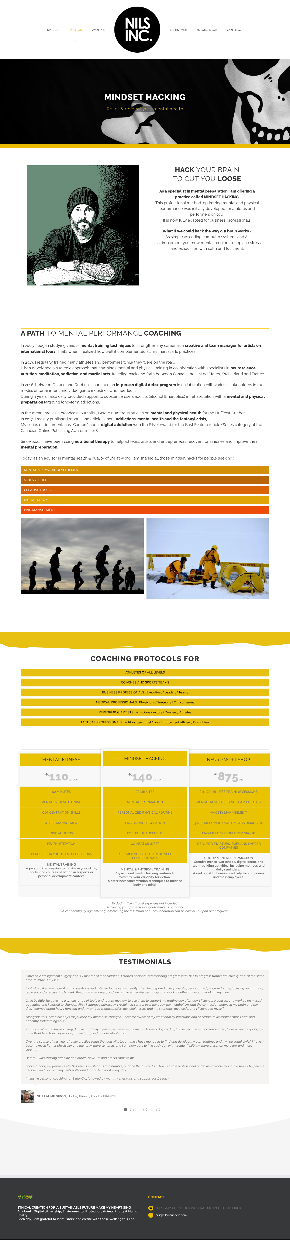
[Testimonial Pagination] (125, 1109)
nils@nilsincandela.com (171, 1215)
